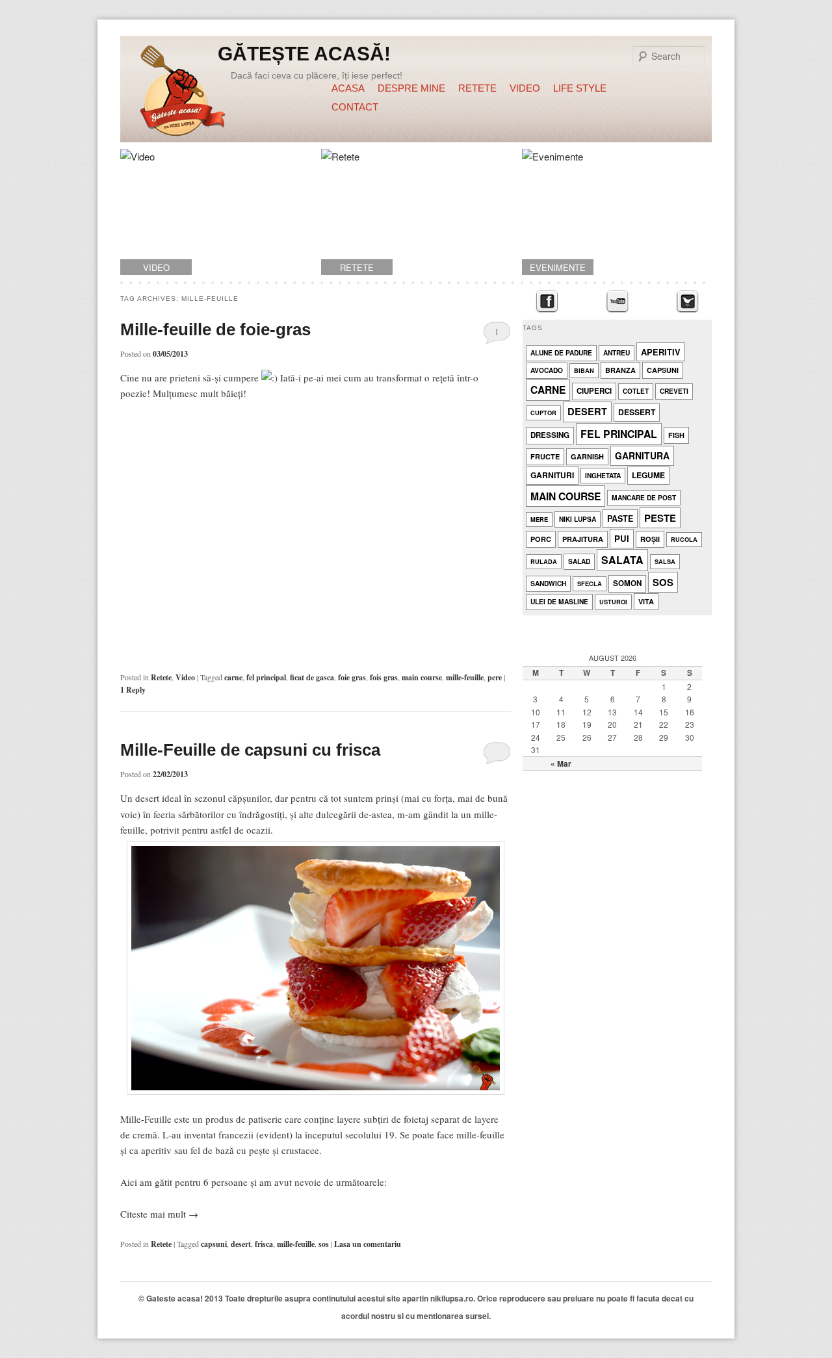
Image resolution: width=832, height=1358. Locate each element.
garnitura (642, 455)
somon (627, 583)
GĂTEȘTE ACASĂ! (304, 53)
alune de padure (561, 352)
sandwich (548, 583)
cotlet (636, 391)
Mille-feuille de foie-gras (215, 329)
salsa (665, 561)
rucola (684, 539)
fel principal (266, 677)
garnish (587, 456)
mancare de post (644, 497)
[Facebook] (547, 301)
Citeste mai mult (159, 1213)
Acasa (348, 88)
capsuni (214, 1243)
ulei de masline (559, 601)
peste (660, 518)
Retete (477, 88)
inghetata (603, 475)
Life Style (579, 88)
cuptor (543, 413)
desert (241, 1243)
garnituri (552, 475)
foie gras (352, 677)
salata (622, 559)
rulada (543, 561)
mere (539, 519)
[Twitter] (687, 301)
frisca (264, 1243)
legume (648, 475)
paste (620, 518)
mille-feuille (465, 677)
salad (579, 561)
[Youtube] (617, 301)
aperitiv (661, 352)
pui (621, 538)
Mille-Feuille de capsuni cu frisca (250, 750)
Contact (355, 106)
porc (540, 539)
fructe (545, 456)
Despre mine (411, 88)
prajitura (582, 539)
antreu (616, 352)
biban (584, 370)
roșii (650, 539)
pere (495, 677)
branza (620, 370)
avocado (546, 370)
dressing (549, 435)
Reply (133, 689)
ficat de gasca (312, 677)
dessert (636, 412)
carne (233, 677)
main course (422, 677)
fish (676, 435)
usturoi (613, 602)
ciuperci (594, 390)
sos (323, 1243)
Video (525, 88)
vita (646, 601)
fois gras (384, 677)
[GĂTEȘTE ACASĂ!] (183, 92)
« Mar (561, 763)
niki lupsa (577, 519)
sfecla (589, 584)
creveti (674, 391)
